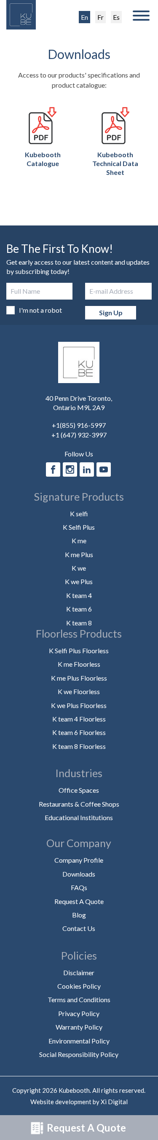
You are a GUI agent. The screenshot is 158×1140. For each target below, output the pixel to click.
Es (116, 17)
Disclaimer (78, 972)
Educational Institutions (79, 817)
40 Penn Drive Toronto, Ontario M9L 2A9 (79, 402)
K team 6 (79, 609)
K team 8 (79, 623)
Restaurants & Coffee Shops (79, 804)
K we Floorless (79, 691)
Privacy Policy (78, 1013)
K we (79, 568)
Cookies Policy (79, 986)
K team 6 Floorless (79, 732)
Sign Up (111, 312)
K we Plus (79, 581)
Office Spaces (79, 790)
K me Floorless (79, 664)
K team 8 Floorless (79, 746)
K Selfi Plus (79, 527)
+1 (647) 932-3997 (79, 435)
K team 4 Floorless (79, 719)
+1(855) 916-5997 (79, 425)
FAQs (79, 887)
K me (79, 540)
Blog (79, 915)
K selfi (79, 514)
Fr (100, 17)
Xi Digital (114, 1101)
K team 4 (79, 595)
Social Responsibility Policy (78, 1054)
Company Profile (78, 860)
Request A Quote (85, 1127)
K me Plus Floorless (79, 678)
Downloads (78, 874)
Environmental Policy (79, 1041)
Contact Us (78, 928)
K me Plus (79, 554)
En (84, 17)
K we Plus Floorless (79, 705)
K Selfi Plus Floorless (79, 650)
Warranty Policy (79, 1027)
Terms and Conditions (79, 999)
